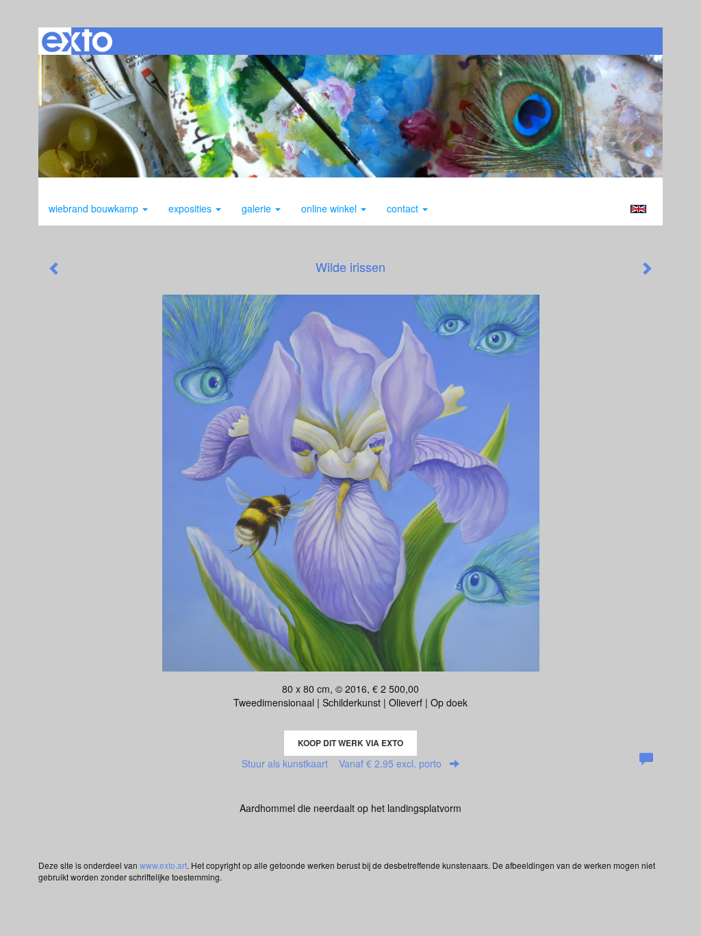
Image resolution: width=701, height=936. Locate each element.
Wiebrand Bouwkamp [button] (95, 208)
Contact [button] (404, 208)
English (638, 209)
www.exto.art (163, 865)
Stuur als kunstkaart (342, 763)
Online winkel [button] (330, 208)
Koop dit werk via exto (350, 743)
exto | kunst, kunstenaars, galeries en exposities (77, 41)
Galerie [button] (258, 208)
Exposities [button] (191, 208)
